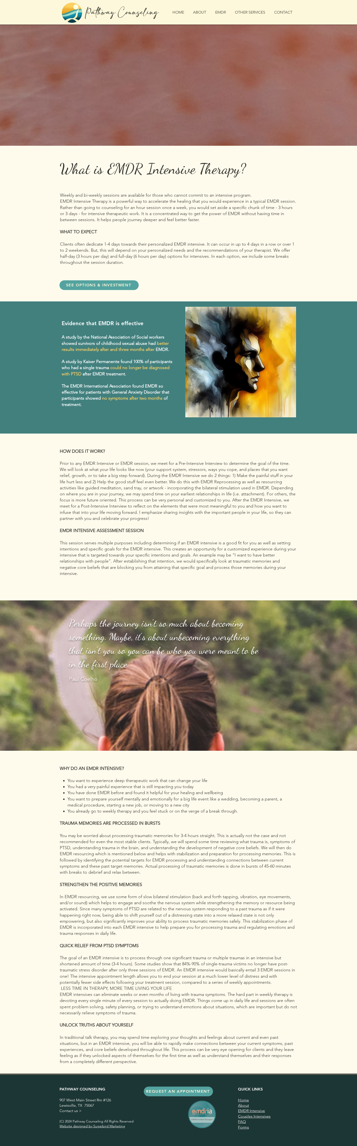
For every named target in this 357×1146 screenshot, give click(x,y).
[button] (221, 12)
